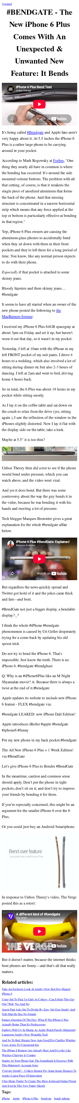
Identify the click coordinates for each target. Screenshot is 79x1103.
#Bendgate (35, 132)
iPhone (6, 1098)
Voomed (7, 4)
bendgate (46, 1098)
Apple (16, 1098)
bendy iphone (62, 1098)
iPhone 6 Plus (30, 1098)
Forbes (58, 160)
